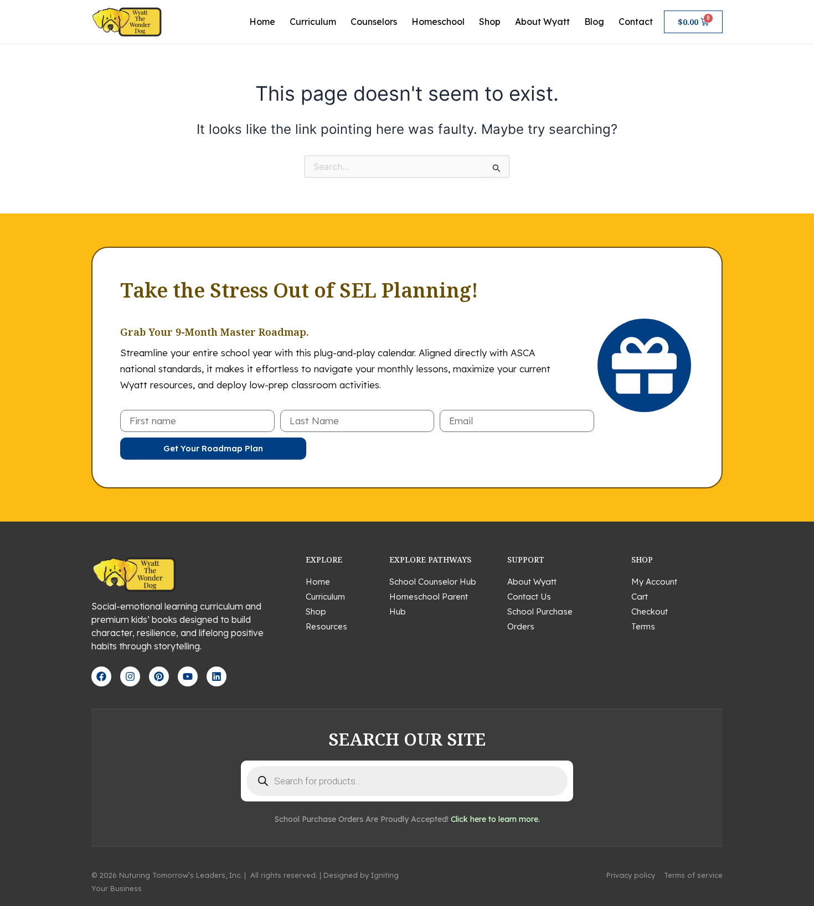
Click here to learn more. (495, 819)
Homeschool (438, 21)
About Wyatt (542, 21)
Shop (490, 21)
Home (262, 21)
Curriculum (313, 21)
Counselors (374, 21)
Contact (636, 21)
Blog (594, 21)
